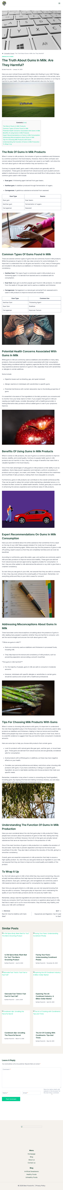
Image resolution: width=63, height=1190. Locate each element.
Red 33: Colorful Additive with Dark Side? (14, 913)
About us (31, 1160)
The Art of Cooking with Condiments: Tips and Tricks (45, 1035)
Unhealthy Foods (7, 56)
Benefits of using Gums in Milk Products (16, 133)
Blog (31, 1157)
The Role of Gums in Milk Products (14, 126)
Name (5, 1093)
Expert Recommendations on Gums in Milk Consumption (21, 135)
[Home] (2, 53)
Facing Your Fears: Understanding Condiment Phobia (46, 957)
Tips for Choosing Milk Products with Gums (17, 139)
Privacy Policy (40, 1185)
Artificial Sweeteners (31, 1171)
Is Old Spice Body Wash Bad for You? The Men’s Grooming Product (16, 957)
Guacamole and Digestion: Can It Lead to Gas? (48, 913)
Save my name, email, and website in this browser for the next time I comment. (52, 1091)
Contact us (31, 1163)
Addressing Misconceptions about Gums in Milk (18, 137)
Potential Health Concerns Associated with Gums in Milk (21, 130)
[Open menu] (59, 3)
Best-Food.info (7, 69)
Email (25, 1093)
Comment (7, 1069)
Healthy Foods (31, 1174)
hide (25, 122)
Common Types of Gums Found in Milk (15, 128)
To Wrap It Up (7, 144)
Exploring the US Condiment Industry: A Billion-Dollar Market (45, 996)
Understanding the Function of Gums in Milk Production (21, 142)
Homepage (31, 1154)
